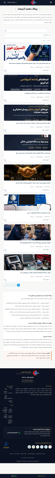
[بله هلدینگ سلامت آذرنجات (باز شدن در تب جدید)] (29, 447)
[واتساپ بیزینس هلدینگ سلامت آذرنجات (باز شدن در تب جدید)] (37, 447)
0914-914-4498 (28, 381)
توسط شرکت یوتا (24, 457)
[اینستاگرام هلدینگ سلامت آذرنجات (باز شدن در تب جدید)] (50, 447)
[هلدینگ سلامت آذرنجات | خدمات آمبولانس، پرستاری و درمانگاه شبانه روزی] (33, 2)
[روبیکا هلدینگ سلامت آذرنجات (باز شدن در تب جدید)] (33, 447)
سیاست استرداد (23, 454)
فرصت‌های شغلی (46, 100)
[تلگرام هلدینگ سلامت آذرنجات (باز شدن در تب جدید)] (46, 447)
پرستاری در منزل (45, 306)
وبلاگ (44, 40)
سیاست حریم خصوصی (40, 454)
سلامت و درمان (46, 312)
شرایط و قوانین (31, 454)
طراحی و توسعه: (31, 457)
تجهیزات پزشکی (46, 70)
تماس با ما (16, 454)
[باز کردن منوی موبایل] (51, 2)
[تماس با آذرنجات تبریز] (4, 2)
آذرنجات (48, 40)
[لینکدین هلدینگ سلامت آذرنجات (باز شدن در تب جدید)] (41, 447)
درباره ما (11, 454)
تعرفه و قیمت (46, 315)
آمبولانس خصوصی (45, 130)
